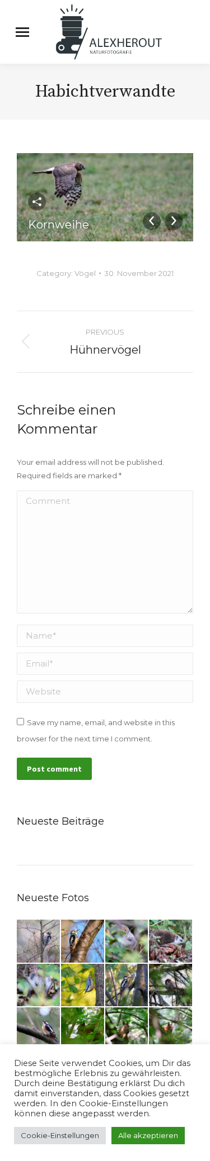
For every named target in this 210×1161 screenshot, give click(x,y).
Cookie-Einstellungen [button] (60, 1135)
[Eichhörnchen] (83, 1029)
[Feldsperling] (171, 986)
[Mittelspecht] (83, 942)
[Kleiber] (83, 986)
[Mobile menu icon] (22, 32)
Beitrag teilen (37, 202)
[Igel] (127, 942)
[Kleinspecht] (39, 942)
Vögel (85, 273)
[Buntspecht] (127, 986)
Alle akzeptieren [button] (148, 1135)
